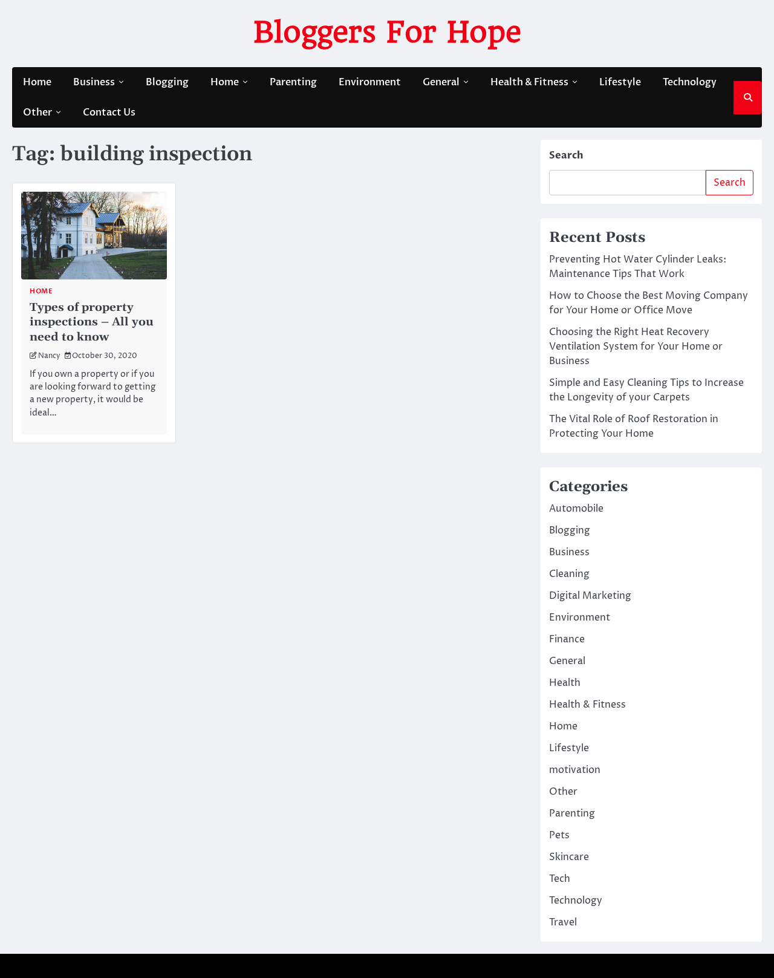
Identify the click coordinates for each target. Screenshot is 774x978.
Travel (563, 922)
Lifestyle (620, 82)
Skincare (569, 857)
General (441, 82)
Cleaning (569, 574)
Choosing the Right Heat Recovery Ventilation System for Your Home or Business (636, 346)
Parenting (293, 82)
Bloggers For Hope (387, 32)
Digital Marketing (590, 595)
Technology (690, 82)
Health (564, 682)
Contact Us (109, 112)
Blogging (167, 82)
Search (566, 155)
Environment (370, 82)
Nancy (49, 356)
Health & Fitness (529, 82)
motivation (574, 770)
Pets (559, 835)
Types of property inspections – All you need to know (92, 322)
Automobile (576, 508)
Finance (567, 639)
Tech (559, 878)
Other (37, 112)
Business (94, 82)
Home (37, 82)
